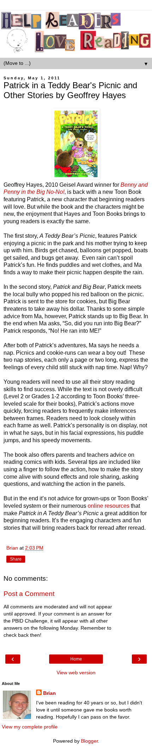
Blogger (89, 741)
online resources (108, 506)
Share (16, 559)
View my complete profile (30, 727)
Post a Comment (29, 593)
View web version (76, 672)
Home (76, 659)
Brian (49, 693)
